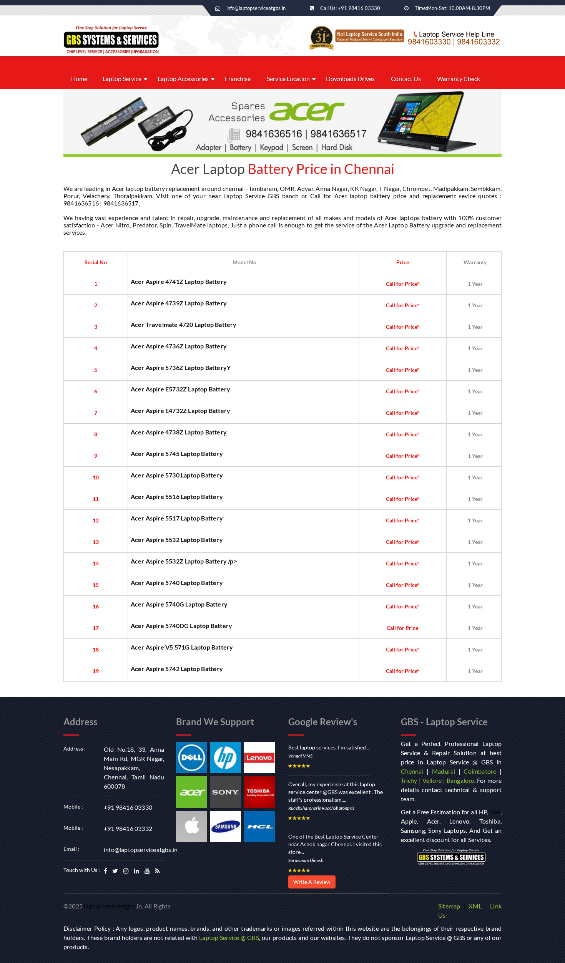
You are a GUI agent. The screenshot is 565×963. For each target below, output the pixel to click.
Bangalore (460, 780)
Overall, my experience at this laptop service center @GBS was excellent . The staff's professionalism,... (335, 792)
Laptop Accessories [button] (183, 78)
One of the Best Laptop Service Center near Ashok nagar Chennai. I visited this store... (335, 844)
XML (475, 906)
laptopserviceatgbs (110, 906)
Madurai (443, 771)
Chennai (412, 771)
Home (79, 78)
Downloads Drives (350, 78)
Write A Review (312, 881)
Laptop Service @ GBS (229, 937)
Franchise (238, 78)
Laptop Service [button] (122, 78)
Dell (494, 811)
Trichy (409, 780)
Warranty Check (458, 78)
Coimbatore (480, 771)
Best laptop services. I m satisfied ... (329, 747)
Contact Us (406, 78)
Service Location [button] (288, 78)
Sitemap (449, 906)
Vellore (432, 780)
